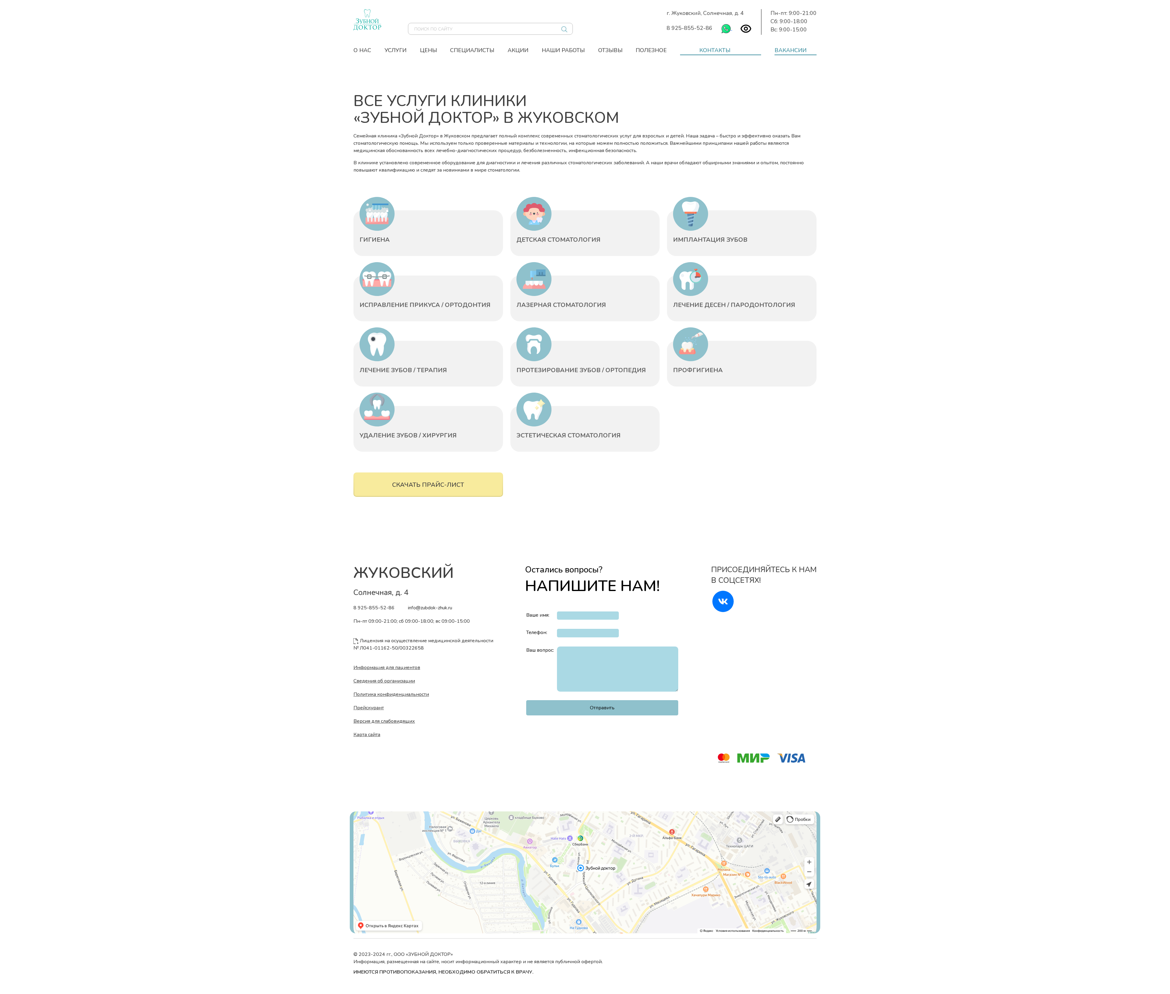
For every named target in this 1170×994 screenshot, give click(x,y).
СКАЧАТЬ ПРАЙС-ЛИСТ (428, 485)
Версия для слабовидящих (384, 721)
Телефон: (536, 632)
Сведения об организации (384, 681)
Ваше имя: (537, 615)
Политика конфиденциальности (391, 694)
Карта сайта (366, 734)
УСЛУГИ (395, 50)
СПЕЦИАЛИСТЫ (472, 50)
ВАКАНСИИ (791, 50)
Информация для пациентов (386, 667)
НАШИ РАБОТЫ (563, 50)
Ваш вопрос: (540, 650)
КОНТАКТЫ (714, 50)
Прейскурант (368, 707)
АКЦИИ (518, 50)
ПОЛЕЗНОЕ (651, 50)
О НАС (362, 50)
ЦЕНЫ (428, 50)
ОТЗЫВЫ (610, 50)
